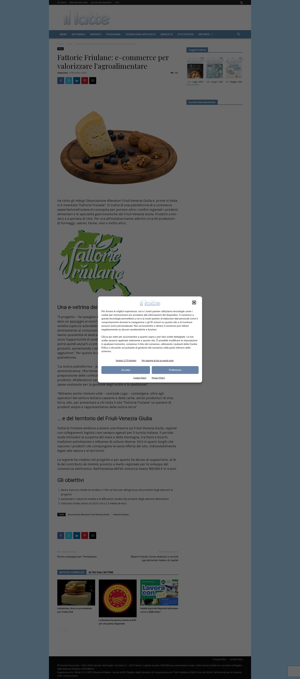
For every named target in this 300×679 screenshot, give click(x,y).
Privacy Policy (158, 378)
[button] (194, 302)
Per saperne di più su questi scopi (158, 360)
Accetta (125, 369)
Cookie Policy (139, 378)
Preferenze (175, 369)
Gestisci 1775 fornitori (126, 360)
